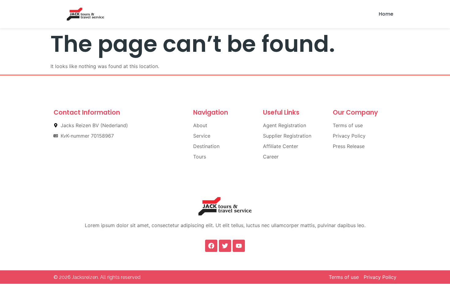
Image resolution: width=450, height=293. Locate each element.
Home (386, 13)
